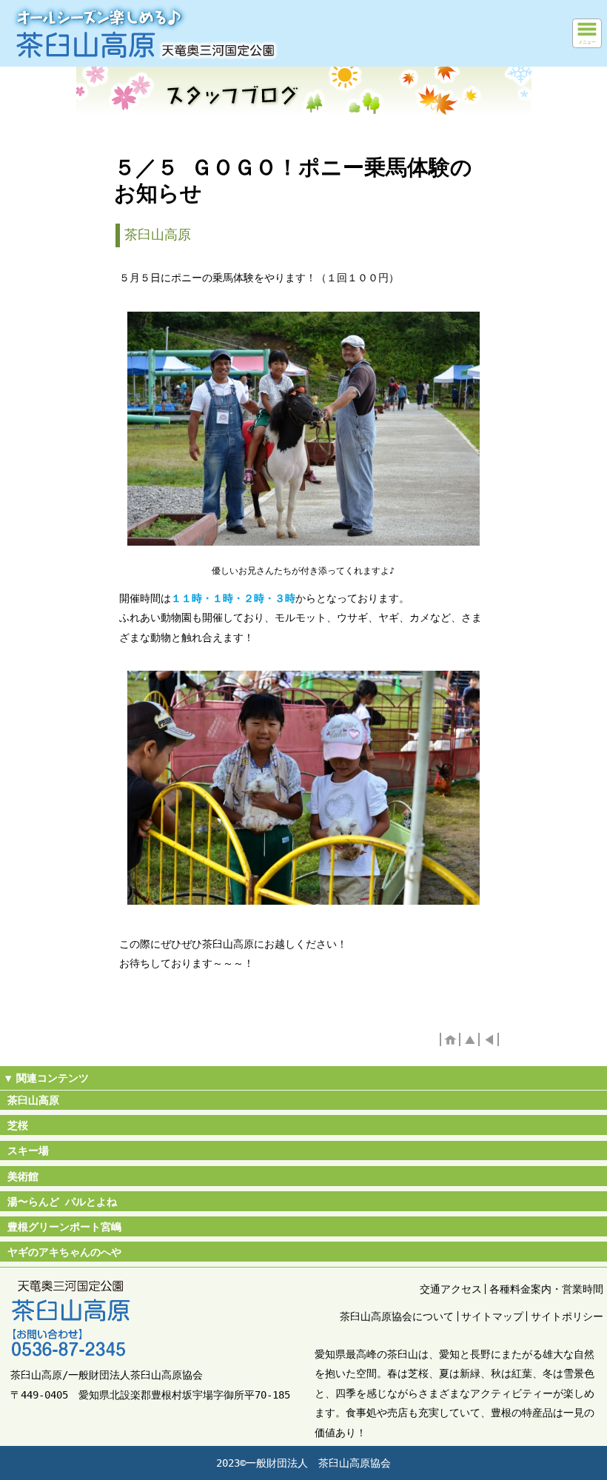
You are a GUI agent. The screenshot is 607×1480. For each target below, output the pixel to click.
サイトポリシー (567, 1316)
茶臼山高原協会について (397, 1316)
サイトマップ (492, 1316)
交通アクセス (451, 1289)
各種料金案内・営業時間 (546, 1289)
